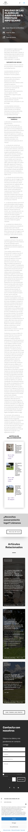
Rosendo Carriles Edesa (10, 605)
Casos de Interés (11, 37)
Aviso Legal (22, 830)
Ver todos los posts (14, 712)
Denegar (14, 823)
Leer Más (6, 595)
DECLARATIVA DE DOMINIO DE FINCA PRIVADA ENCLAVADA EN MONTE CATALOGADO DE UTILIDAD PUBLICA (18, 469)
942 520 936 (7, 802)
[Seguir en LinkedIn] (18, 787)
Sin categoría (11, 499)
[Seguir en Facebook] (10, 787)
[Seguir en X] (14, 787)
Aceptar (14, 819)
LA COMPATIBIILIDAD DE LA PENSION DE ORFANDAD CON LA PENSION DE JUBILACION (18, 449)
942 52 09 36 (14, 531)
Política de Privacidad (15, 830)
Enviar (21, 779)
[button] (26, 804)
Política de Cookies (7, 830)
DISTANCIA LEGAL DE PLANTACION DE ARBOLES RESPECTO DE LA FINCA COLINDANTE (18, 490)
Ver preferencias (14, 827)
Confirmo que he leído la (12, 775)
